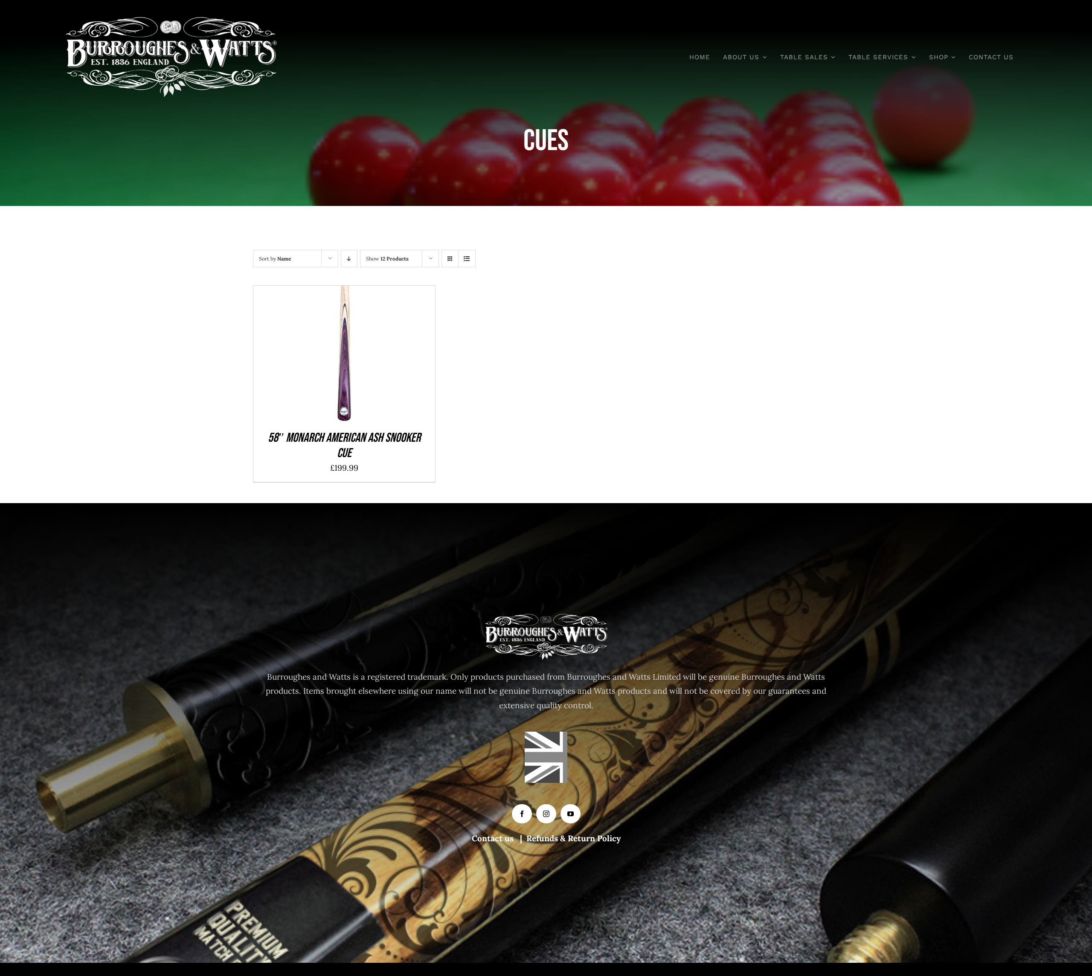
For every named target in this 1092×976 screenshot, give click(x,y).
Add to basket (324, 356)
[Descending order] (349, 258)
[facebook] (522, 813)
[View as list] (467, 258)
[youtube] (571, 813)
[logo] (171, 21)
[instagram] (546, 813)
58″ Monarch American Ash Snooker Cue (344, 445)
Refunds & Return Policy (573, 838)
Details (375, 356)
